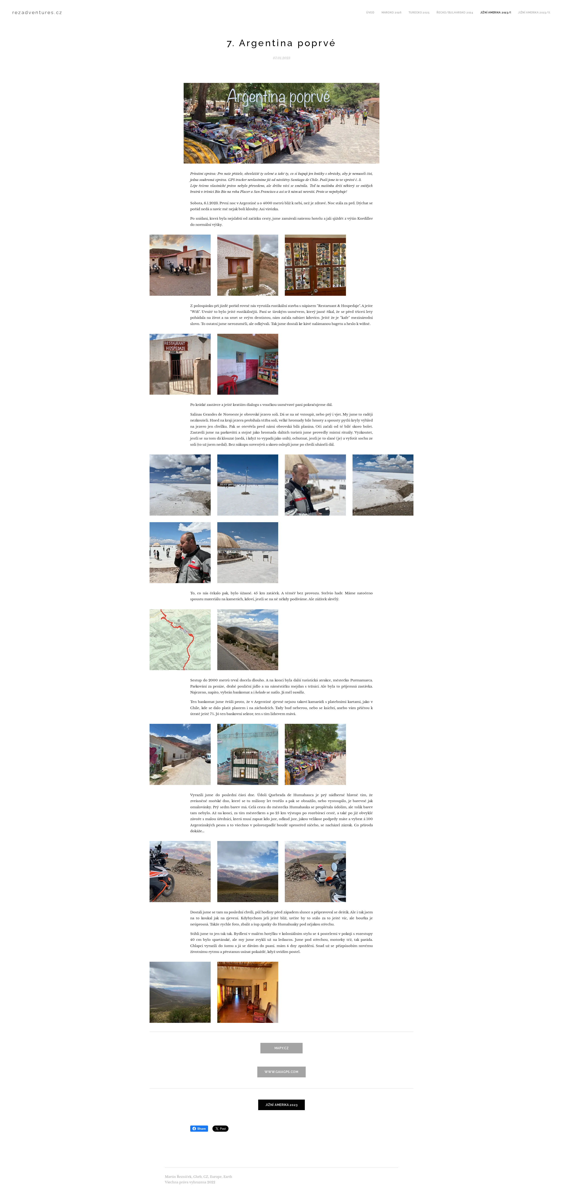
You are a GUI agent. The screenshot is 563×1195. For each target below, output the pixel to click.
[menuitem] (371, 12)
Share (201, 1128)
